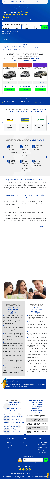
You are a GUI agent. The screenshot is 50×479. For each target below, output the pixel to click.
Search (44, 27)
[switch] (3, 31)
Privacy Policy (10, 445)
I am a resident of (6, 33)
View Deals (10, 89)
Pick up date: (5, 26)
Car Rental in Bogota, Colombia (11, 429)
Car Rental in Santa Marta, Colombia (12, 431)
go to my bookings (26, 445)
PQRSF (23, 442)
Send (46, 459)
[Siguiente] (46, 157)
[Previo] (3, 157)
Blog (8, 447)
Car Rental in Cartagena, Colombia (12, 426)
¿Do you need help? (26, 444)
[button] (5, 2)
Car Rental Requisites (11, 441)
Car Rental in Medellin (9, 428)
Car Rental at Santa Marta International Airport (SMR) (17, 46)
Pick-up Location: (6, 22)
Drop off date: (25, 26)
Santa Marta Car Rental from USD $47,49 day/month (21, 44)
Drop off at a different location (12, 31)
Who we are (25, 441)
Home (5, 44)
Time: (16, 26)
